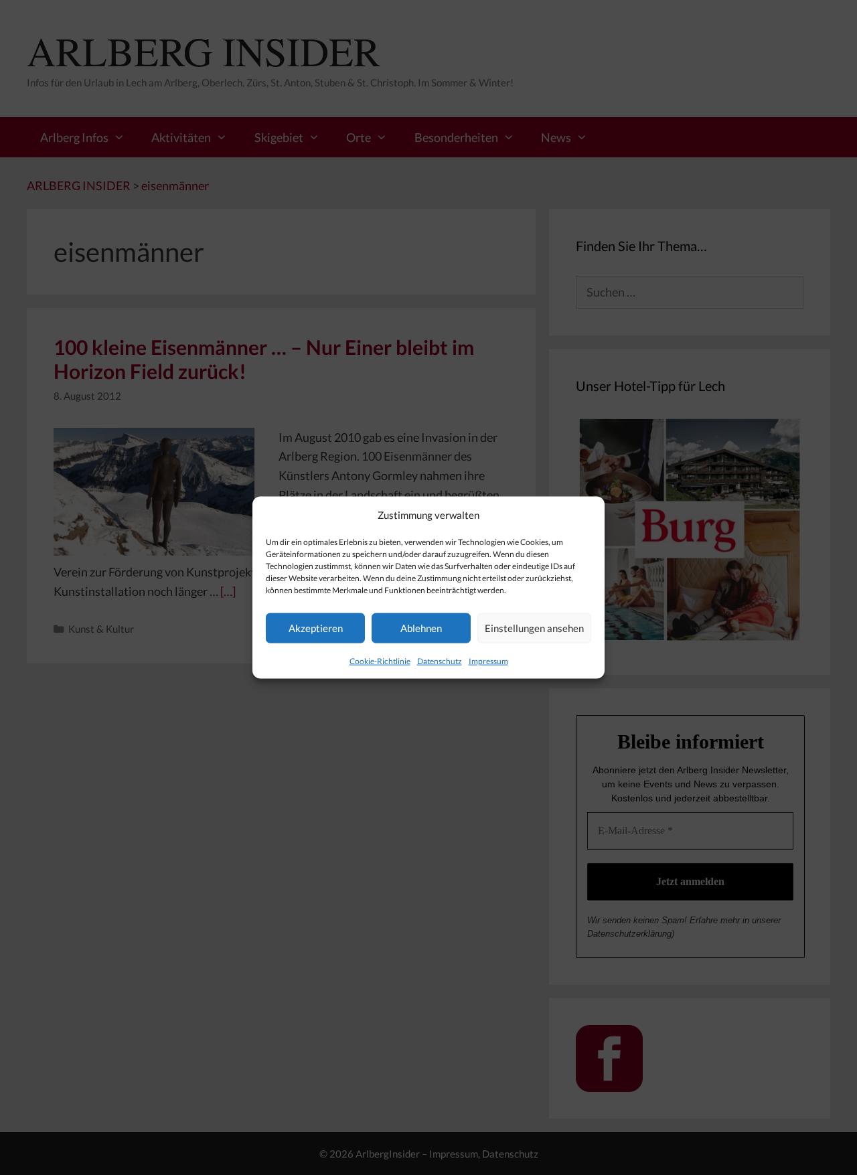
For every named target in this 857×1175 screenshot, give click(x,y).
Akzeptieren (316, 628)
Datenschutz (439, 660)
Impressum (488, 660)
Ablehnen (421, 628)
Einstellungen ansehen (534, 628)
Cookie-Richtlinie (379, 660)
